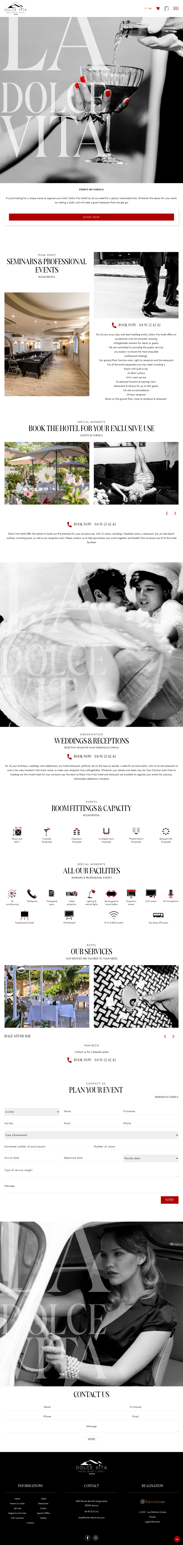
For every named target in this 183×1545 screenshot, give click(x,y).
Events (43, 1508)
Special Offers (43, 1513)
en (150, 8)
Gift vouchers (17, 1518)
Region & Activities (17, 1513)
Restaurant (43, 1503)
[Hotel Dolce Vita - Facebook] (87, 1538)
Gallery (43, 1518)
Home (17, 1498)
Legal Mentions (152, 1521)
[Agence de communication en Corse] (152, 1500)
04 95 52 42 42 (91, 1511)
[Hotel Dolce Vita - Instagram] (95, 1538)
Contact (30, 1522)
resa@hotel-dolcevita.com (91, 1517)
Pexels (152, 1516)
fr (146, 8)
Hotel (43, 1498)
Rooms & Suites (17, 1503)
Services (17, 1508)
